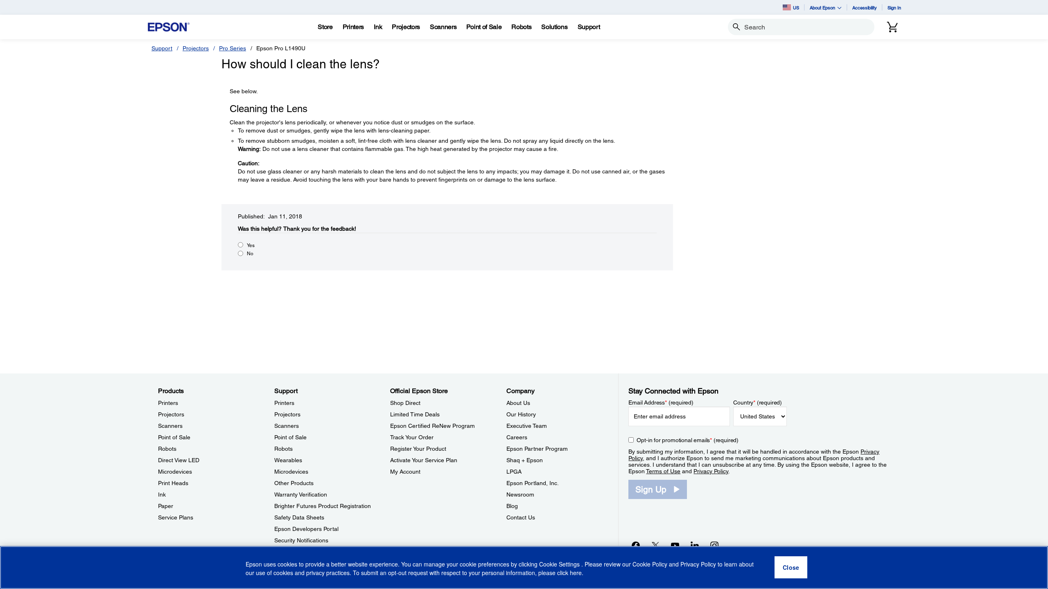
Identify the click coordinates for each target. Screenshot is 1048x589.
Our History (521, 414)
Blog (512, 506)
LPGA (514, 471)
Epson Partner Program (537, 448)
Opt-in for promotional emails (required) (688, 440)
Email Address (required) (660, 402)
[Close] (791, 568)
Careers (516, 437)
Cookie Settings (560, 564)
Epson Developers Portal (306, 529)
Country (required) (757, 402)
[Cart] (892, 27)
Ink (162, 494)
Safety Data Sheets (299, 517)
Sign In (894, 7)
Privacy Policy (710, 471)
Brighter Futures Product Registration (322, 506)
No (250, 253)
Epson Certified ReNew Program (432, 426)
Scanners (170, 426)
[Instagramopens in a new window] (714, 545)
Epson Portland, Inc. (532, 483)
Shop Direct (405, 403)
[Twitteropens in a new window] (655, 545)
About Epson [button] (822, 7)
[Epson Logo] (168, 27)
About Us (518, 403)
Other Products (294, 483)
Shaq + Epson (524, 460)
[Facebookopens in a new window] (635, 545)
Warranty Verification (300, 494)
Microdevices (175, 471)
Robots (167, 448)
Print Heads (173, 483)
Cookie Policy (649, 564)
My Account (405, 471)
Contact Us (520, 517)
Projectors (196, 48)
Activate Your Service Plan (423, 460)
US (796, 7)
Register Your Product (418, 448)
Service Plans (175, 517)
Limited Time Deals (415, 414)
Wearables (288, 460)
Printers (168, 403)
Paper (165, 506)
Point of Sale (174, 437)
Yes (251, 245)
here (576, 573)
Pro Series (232, 48)
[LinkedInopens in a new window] (694, 545)
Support (161, 48)
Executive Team (526, 426)
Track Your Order (412, 437)
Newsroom (520, 494)
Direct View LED (178, 460)
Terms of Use (663, 471)
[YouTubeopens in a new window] (675, 545)
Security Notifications (301, 540)
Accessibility (864, 7)
